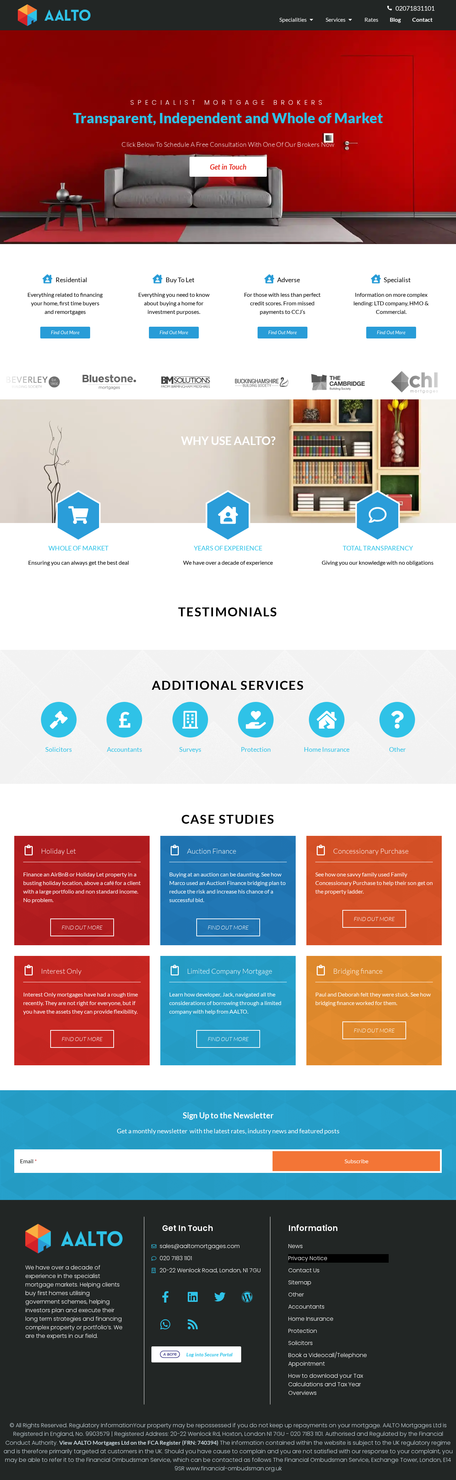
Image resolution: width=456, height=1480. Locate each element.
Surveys (190, 749)
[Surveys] (190, 720)
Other (397, 749)
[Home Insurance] (326, 720)
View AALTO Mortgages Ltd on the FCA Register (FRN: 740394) (138, 1442)
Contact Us (304, 1270)
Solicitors (58, 749)
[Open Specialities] (311, 19)
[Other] (397, 720)
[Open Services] (350, 19)
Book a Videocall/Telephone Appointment (327, 1359)
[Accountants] (124, 720)
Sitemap (299, 1282)
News (295, 1246)
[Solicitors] (59, 720)
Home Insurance (326, 749)
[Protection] (256, 720)
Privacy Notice (307, 1258)
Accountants (124, 749)
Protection (256, 749)
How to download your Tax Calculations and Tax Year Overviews (325, 1384)
